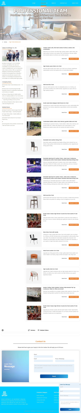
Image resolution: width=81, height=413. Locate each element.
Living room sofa (41, 400)
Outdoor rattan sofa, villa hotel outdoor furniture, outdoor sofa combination (59, 48)
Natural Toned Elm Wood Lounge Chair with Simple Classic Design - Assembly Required (12, 110)
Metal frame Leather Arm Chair (51, 250)
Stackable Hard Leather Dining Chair (52, 140)
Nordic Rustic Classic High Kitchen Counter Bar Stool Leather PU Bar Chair (60, 214)
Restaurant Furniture (42, 398)
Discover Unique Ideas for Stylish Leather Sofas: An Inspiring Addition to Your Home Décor (12, 95)
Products (43, 3)
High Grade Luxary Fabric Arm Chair (52, 66)
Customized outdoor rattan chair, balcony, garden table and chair (60, 121)
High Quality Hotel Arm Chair (50, 269)
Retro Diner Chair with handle (50, 232)
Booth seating (40, 395)
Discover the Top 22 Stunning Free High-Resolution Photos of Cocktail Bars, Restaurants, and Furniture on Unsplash (12, 90)
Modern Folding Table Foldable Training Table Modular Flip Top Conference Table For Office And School (59, 288)
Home (33, 3)
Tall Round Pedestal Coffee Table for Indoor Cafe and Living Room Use (12, 102)
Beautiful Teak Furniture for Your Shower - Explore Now (11, 118)
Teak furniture (40, 402)
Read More (64, 58)
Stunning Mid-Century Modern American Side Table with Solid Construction (12, 124)
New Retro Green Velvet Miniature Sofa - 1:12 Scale (12, 85)
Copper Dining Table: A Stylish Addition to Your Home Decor (11, 114)
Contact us (63, 3)
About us (74, 3)
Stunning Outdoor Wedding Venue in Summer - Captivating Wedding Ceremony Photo (12, 99)
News (53, 3)
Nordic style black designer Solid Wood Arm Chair (56, 103)
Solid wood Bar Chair (48, 84)
